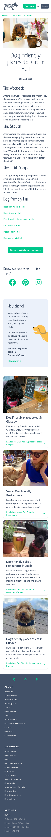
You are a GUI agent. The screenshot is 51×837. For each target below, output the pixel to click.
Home (5, 15)
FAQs (7, 815)
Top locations (11, 775)
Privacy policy (10, 703)
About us (9, 691)
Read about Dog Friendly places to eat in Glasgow (24, 443)
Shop (7, 715)
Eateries (28, 15)
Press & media (11, 699)
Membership (10, 755)
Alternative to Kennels (15, 787)
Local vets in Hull (11, 225)
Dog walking (10, 799)
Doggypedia (16, 15)
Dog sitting (9, 771)
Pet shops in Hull (11, 231)
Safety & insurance (13, 779)
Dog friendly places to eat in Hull (19, 219)
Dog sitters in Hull (12, 212)
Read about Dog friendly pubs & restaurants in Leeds (20, 590)
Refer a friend (11, 719)
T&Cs (7, 707)
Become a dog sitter (13, 763)
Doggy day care (11, 767)
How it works (14, 360)
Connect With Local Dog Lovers (25, 249)
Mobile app (9, 731)
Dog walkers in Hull (12, 238)
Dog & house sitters (13, 795)
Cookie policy (10, 735)
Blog (6, 759)
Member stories (12, 711)
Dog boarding (10, 791)
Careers (8, 727)
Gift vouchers (11, 695)
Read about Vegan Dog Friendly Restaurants (20, 513)
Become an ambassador (15, 723)
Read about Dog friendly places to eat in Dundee (24, 664)
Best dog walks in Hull (14, 206)
